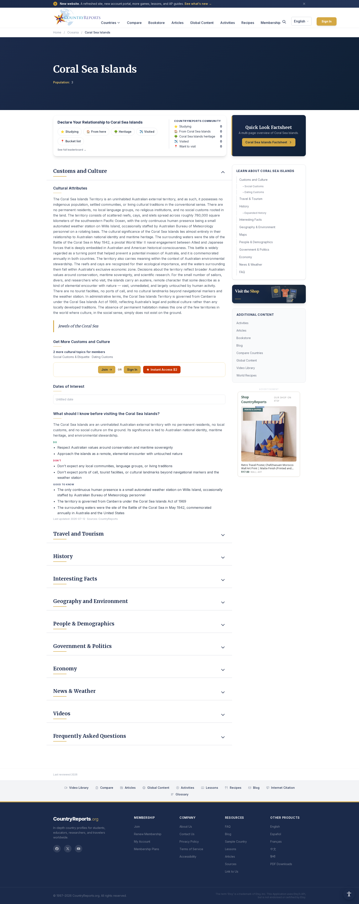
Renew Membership (147, 834)
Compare (134, 23)
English (299, 21)
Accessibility (188, 856)
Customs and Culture (253, 179)
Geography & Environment (257, 227)
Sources (230, 864)
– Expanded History (254, 212)
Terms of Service (191, 849)
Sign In (327, 21)
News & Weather (250, 264)
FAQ (242, 272)
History (244, 206)
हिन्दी (272, 856)
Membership (270, 23)
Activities (227, 23)
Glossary (182, 794)
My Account (142, 841)
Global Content (202, 23)
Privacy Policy (189, 841)
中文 (273, 849)
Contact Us (187, 834)
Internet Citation (283, 787)
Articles (177, 23)
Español (275, 834)
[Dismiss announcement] (304, 3)
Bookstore (156, 23)
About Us (186, 826)
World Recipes (246, 375)
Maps (243, 234)
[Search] (284, 22)
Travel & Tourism (250, 199)
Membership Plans (146, 849)
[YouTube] (78, 848)
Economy (245, 257)
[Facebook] (57, 848)
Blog (239, 345)
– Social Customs (253, 186)
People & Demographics (256, 242)
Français (276, 841)
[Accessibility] (349, 894)
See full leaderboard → (72, 149)
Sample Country (236, 841)
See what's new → (198, 3)
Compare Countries (249, 353)
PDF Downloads (281, 864)
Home (57, 32)
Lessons (212, 787)
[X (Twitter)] (67, 848)
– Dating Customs (253, 192)
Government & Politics (254, 249)
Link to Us (231, 871)
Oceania (73, 32)
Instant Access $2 (164, 369)
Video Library (245, 368)
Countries (108, 23)
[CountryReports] (77, 16)
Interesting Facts (250, 219)
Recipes (247, 23)
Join (104, 369)
